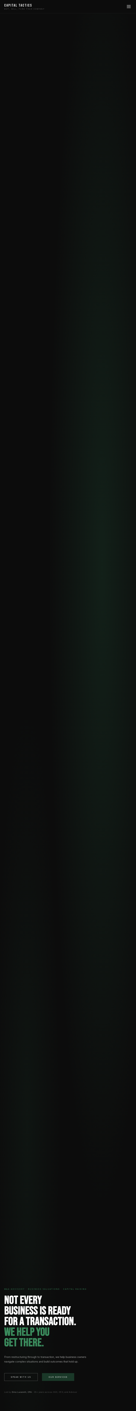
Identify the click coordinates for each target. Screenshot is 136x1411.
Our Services (58, 1377)
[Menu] (129, 6)
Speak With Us (21, 1377)
